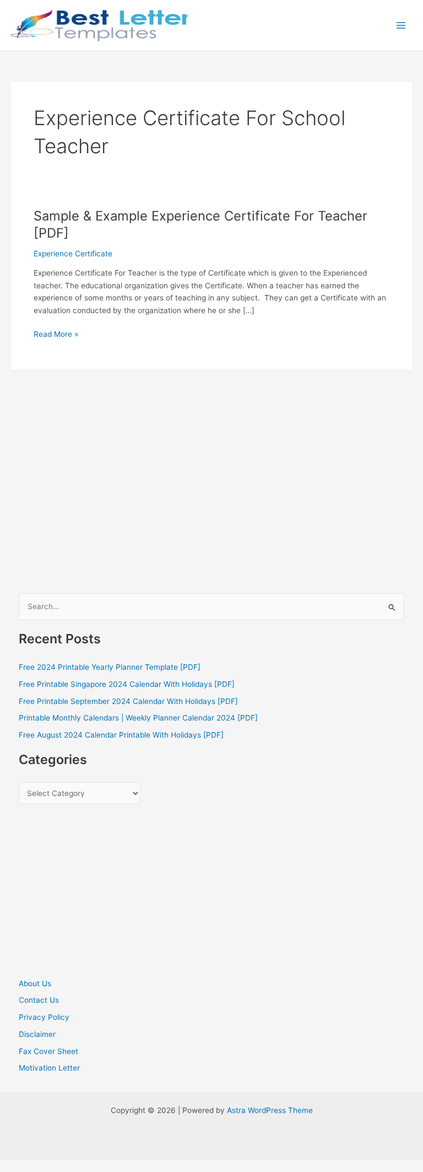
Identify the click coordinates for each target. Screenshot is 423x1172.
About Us (35, 983)
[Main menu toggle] (401, 25)
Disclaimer (37, 1034)
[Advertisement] (212, 506)
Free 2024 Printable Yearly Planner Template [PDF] (109, 667)
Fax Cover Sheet (48, 1051)
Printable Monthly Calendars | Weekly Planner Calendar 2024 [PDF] (138, 717)
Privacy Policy (44, 1017)
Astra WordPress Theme (270, 1110)
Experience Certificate (73, 253)
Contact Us (39, 1000)
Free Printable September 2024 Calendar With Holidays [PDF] (128, 701)
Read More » (56, 335)
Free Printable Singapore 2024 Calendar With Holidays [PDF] (127, 684)
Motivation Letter (49, 1067)
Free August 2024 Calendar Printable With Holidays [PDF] (121, 734)
